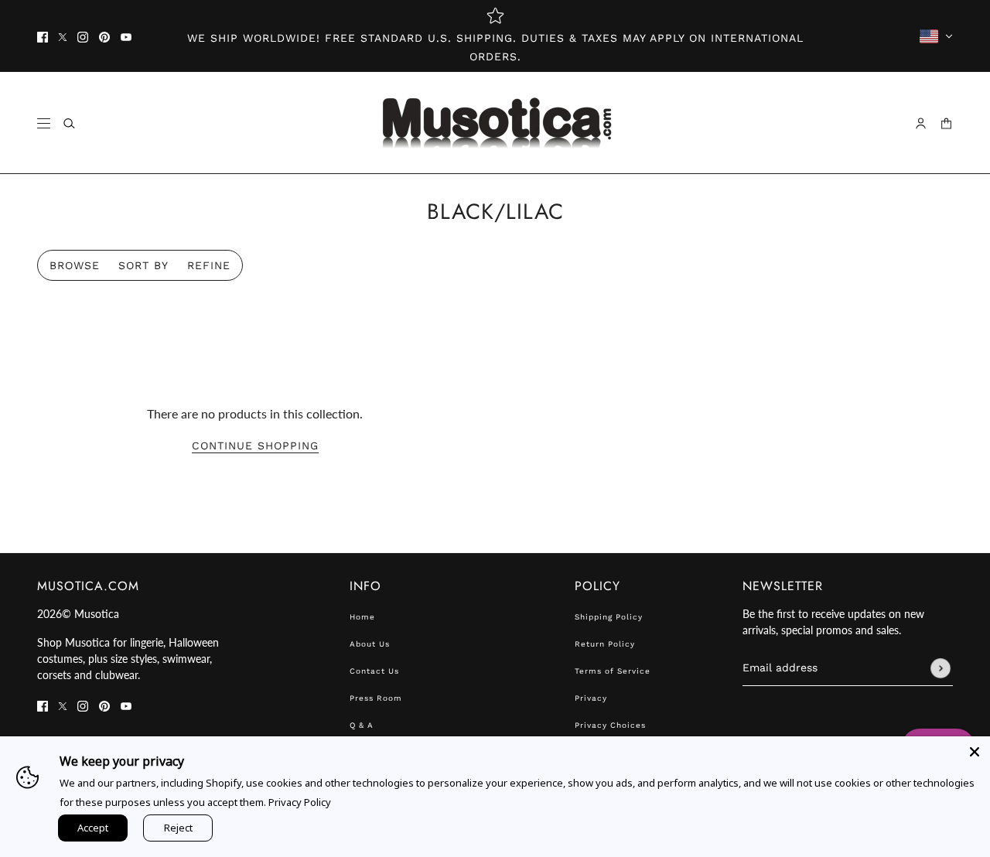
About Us (370, 644)
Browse (75, 265)
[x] (63, 36)
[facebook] (42, 36)
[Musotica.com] (495, 123)
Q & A (362, 725)
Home (362, 617)
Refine (208, 265)
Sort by (143, 265)
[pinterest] (104, 36)
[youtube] (126, 36)
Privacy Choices (610, 725)
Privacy (591, 698)
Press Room (376, 698)
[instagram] (82, 36)
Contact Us (374, 671)
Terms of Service (612, 671)
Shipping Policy (609, 617)
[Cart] (946, 123)
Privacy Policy (299, 802)
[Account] (920, 123)
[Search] (69, 123)
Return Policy (605, 644)
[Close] (974, 752)
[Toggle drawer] (43, 123)
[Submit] (940, 668)
